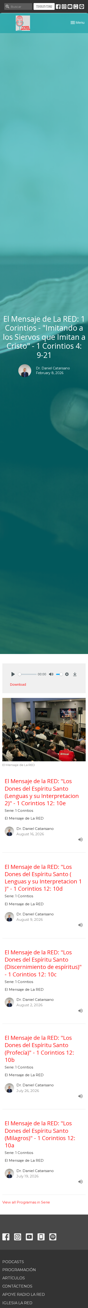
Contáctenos (17, 1286)
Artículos (13, 1278)
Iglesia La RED (17, 1303)
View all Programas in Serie (26, 1202)
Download (18, 684)
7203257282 (44, 6)
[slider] (27, 674)
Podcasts (13, 1262)
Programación (19, 1270)
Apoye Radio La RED (23, 1294)
